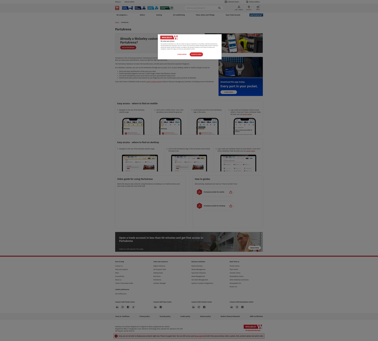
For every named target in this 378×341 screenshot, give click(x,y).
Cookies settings (182, 54)
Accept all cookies (196, 54)
